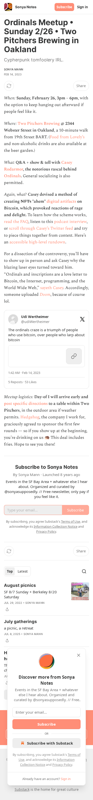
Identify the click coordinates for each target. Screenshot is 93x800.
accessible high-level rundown (37, 242)
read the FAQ (16, 221)
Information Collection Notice (55, 526)
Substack (22, 789)
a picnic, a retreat (18, 628)
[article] (46, 597)
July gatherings (20, 621)
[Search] (84, 571)
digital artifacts (61, 201)
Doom (45, 294)
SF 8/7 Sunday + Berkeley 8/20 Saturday (30, 594)
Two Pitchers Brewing (39, 123)
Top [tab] (10, 571)
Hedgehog (29, 417)
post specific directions (26, 403)
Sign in (82, 7)
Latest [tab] (23, 571)
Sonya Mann (13, 69)
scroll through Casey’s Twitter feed (41, 228)
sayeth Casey (51, 288)
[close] (79, 655)
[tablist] (17, 571)
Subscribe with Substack (50, 743)
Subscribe (64, 7)
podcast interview (70, 221)
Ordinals (12, 176)
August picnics (20, 585)
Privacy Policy (62, 764)
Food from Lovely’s (67, 137)
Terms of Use (70, 521)
